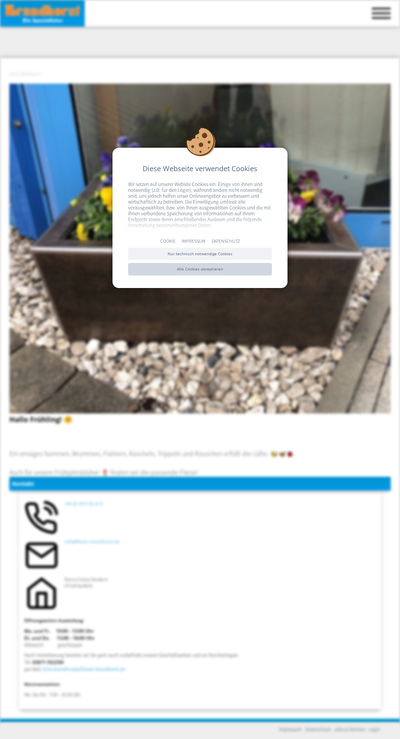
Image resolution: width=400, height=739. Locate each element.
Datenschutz (226, 241)
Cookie (167, 241)
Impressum (193, 241)
